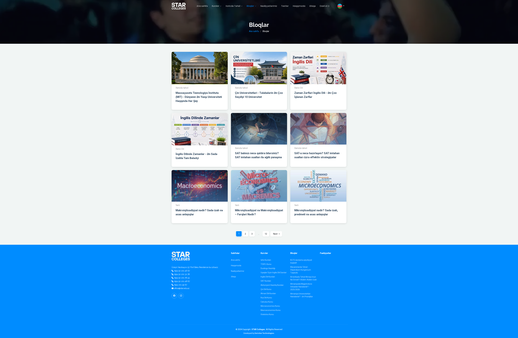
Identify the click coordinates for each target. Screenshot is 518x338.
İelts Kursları (266, 260)
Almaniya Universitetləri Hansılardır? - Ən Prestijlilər (301, 295)
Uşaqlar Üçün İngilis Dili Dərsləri (274, 272)
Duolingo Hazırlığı (268, 268)
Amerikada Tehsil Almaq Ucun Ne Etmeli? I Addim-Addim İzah (303, 278)
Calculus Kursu (267, 302)
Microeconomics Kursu (270, 306)
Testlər (285, 6)
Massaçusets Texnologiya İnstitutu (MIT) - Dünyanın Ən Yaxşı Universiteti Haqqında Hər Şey (199, 97)
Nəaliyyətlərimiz (268, 6)
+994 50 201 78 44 (182, 278)
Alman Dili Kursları (268, 293)
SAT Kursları (266, 281)
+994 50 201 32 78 (182, 274)
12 (266, 234)
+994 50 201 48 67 (182, 281)
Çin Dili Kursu (266, 289)
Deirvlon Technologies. (265, 333)
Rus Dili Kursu (266, 298)
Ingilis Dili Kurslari (268, 277)
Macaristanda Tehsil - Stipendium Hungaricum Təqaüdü (300, 270)
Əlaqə (312, 6)
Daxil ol (323, 6)
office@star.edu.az (182, 288)
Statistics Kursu (267, 314)
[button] (340, 6)
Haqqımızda (299, 6)
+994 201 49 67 (180, 285)
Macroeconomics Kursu (271, 310)
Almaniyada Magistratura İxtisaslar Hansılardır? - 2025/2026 (301, 287)
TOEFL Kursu (266, 264)
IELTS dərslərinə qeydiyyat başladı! (301, 261)
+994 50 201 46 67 (182, 271)
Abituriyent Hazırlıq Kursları (272, 285)
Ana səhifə (202, 6)
